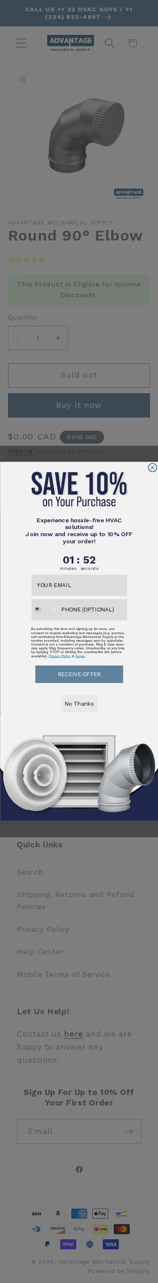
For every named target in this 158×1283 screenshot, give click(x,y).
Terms (80, 656)
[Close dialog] (152, 467)
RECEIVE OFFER (79, 674)
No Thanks (79, 703)
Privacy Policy (59, 656)
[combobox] (44, 609)
